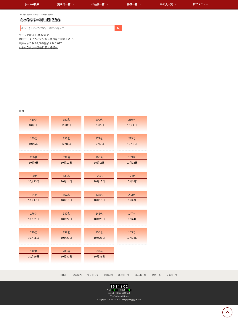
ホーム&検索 (31, 4)
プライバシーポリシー (119, 296)
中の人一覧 (166, 4)
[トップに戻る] (227, 312)
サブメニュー (200, 4)
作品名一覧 (97, 4)
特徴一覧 (132, 4)
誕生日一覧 (63, 4)
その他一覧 (172, 275)
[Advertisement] (119, 79)
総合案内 (50, 38)
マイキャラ (92, 275)
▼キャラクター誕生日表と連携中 (38, 47)
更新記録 (108, 275)
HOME (63, 275)
